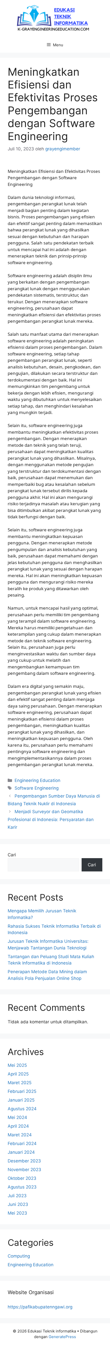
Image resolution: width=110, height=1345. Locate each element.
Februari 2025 (22, 1091)
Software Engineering (37, 788)
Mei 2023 (17, 1213)
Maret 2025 (19, 1082)
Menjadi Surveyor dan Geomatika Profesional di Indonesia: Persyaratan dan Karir (51, 819)
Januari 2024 (21, 1152)
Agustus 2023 (22, 1187)
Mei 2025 (17, 1065)
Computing (19, 1256)
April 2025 (18, 1074)
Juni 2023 (18, 1204)
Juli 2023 (17, 1195)
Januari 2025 (21, 1100)
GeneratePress (62, 1336)
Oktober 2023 (22, 1178)
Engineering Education (37, 780)
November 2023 (24, 1169)
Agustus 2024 (22, 1108)
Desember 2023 (24, 1160)
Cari (12, 854)
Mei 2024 (17, 1117)
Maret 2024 (20, 1134)
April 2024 (18, 1126)
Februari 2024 (22, 1143)
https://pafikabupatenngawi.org (40, 1306)
